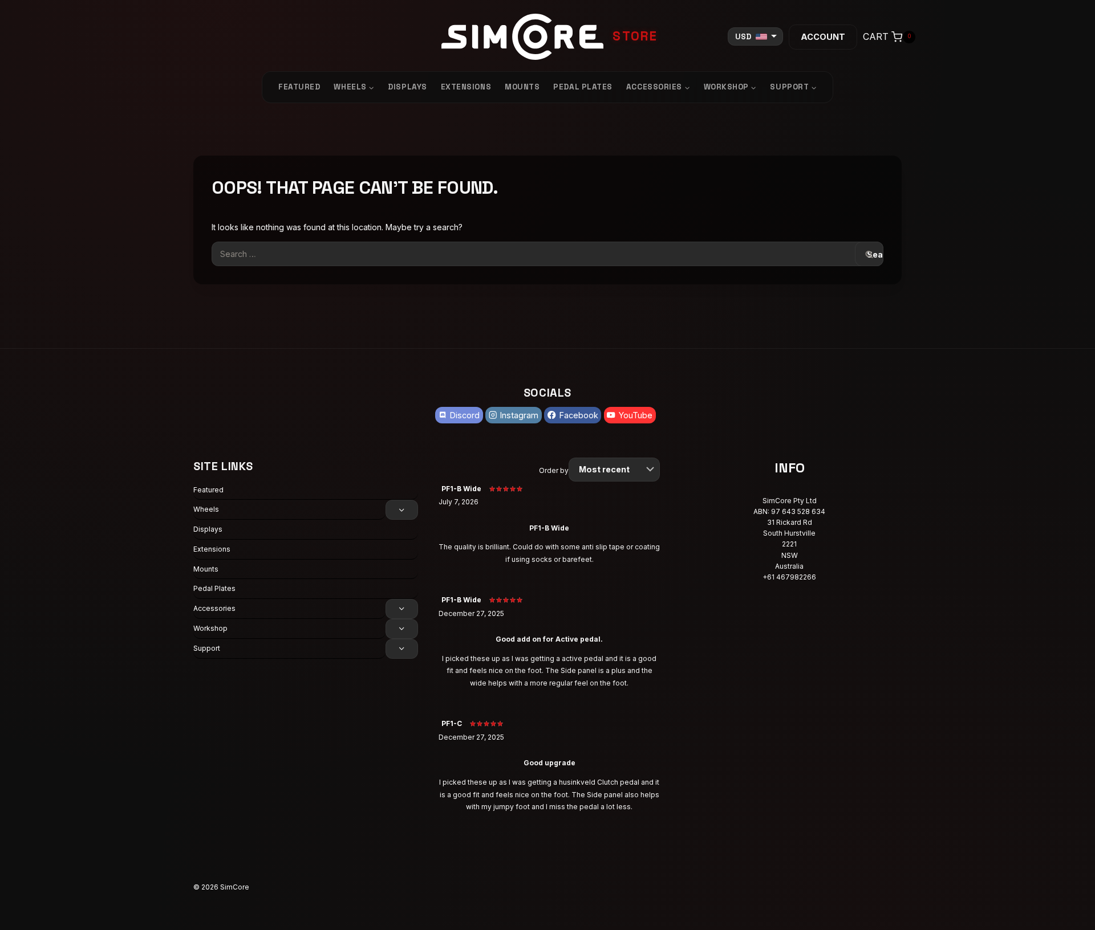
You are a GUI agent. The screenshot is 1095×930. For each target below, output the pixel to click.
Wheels (206, 509)
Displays (407, 87)
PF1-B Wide (461, 488)
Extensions (466, 87)
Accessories (214, 608)
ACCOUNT (823, 37)
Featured (299, 87)
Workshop (210, 628)
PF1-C (451, 723)
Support (206, 648)
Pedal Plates (583, 87)
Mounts (522, 87)
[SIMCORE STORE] (547, 36)
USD (743, 37)
